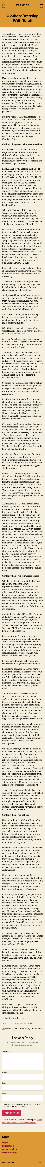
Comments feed (9, 1149)
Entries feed (8, 1146)
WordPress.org (9, 1152)
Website (5, 1094)
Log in (5, 1142)
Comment (6, 1052)
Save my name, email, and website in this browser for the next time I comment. (22, 1105)
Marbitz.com (22, 5)
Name (5, 1073)
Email (5, 1083)
